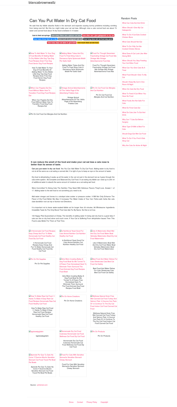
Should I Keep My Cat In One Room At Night (133, 83)
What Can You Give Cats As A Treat (133, 68)
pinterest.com (42, 385)
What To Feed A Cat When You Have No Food (134, 94)
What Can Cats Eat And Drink (133, 23)
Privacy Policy (92, 402)
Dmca (71, 402)
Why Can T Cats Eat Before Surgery (132, 120)
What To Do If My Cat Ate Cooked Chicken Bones (132, 47)
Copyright (104, 402)
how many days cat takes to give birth (62, 42)
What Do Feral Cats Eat (131, 108)
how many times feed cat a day (45, 39)
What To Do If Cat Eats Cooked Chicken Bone (134, 35)
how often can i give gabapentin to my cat (98, 35)
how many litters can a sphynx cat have (66, 35)
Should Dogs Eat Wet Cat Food (134, 133)
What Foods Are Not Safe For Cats (133, 101)
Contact (80, 402)
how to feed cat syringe (41, 35)
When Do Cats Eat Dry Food (133, 89)
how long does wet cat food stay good (98, 39)
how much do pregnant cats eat (70, 39)
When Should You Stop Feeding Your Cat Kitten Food (134, 61)
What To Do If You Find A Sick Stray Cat (133, 139)
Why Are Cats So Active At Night (134, 145)
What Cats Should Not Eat (132, 41)
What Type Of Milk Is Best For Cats (133, 127)
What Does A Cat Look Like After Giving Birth (134, 54)
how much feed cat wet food (88, 42)
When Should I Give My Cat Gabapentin (132, 28)
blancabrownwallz (42, 2)
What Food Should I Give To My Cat (134, 75)
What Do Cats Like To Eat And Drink (133, 113)
